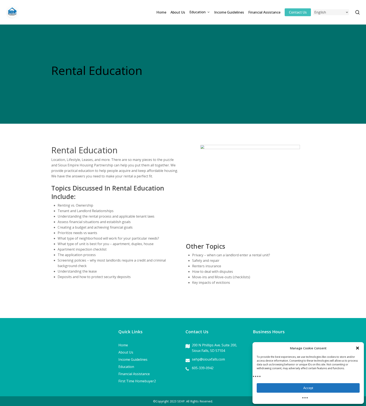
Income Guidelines (132, 359)
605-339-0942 (203, 368)
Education (126, 366)
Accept (308, 388)
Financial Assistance (134, 374)
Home (123, 345)
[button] (357, 348)
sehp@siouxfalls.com (208, 359)
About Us (125, 352)
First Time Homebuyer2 (137, 381)
